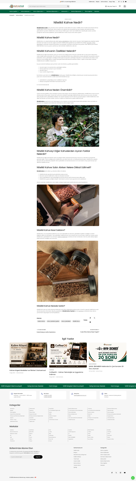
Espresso (31, 410)
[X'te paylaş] (94, 318)
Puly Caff (51, 439)
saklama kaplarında (62, 237)
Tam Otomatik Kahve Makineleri (75, 417)
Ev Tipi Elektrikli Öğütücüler (54, 410)
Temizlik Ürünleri (111, 417)
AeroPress (32, 429)
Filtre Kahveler (110, 410)
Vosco (50, 441)
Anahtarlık (51, 408)
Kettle (50, 414)
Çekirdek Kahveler (14, 421)
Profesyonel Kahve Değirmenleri (36, 416)
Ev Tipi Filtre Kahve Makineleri (94, 410)
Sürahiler (31, 417)
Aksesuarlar (32, 408)
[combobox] (49, 6)
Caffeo (89, 431)
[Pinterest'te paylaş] (90, 322)
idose (109, 433)
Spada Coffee (111, 439)
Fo (69, 433)
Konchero (110, 435)
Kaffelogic (51, 435)
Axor (50, 429)
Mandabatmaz (52, 437)
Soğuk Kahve (110, 416)
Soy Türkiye (90, 439)
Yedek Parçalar (72, 419)
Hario (89, 433)
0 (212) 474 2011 (48, 395)
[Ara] (68, 6)
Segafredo (71, 439)
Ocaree (11, 439)
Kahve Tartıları (91, 412)
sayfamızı (81, 311)
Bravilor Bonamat (14, 431)
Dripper (11, 410)
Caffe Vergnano (72, 431)
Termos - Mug (13, 419)
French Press (32, 412)
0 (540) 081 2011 (48, 397)
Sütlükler (51, 417)
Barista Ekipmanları (73, 408)
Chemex (90, 408)
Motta (109, 437)
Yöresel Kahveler (111, 419)
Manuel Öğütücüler (73, 414)
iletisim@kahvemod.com (80, 395)
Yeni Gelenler (91, 419)
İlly (10, 435)
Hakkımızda (91, 1)
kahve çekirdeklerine (64, 41)
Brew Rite (31, 431)
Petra (31, 439)
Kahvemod (16, 477)
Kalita (89, 435)
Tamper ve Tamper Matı (93, 417)
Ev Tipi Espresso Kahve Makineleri (76, 410)
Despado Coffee (13, 433)
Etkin (50, 433)
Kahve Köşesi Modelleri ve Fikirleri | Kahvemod (28, 370)
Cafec (50, 431)
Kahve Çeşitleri (111, 412)
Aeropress (12, 408)
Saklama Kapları (52, 416)
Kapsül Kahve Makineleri (15, 414)
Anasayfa (12, 15)
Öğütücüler (32, 421)
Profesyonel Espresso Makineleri (114, 414)
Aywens (70, 429)
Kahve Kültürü (104, 1)
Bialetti (109, 429)
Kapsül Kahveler (33, 414)
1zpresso (12, 429)
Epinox (31, 433)
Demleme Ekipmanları (112, 408)
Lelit (11, 437)
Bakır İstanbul (91, 429)
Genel (50, 412)
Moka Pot (90, 414)
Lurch (31, 437)
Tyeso (31, 441)
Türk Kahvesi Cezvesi (53, 419)
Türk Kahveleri (32, 419)
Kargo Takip (112, 1)
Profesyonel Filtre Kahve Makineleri (17, 416)
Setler (70, 416)
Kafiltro (70, 435)
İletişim (97, 1)
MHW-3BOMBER (72, 437)
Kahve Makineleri (72, 412)
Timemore (12, 441)
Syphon (11, 417)
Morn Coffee (90, 437)
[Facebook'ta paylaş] (90, 318)
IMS (30, 435)
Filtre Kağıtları (13, 412)
